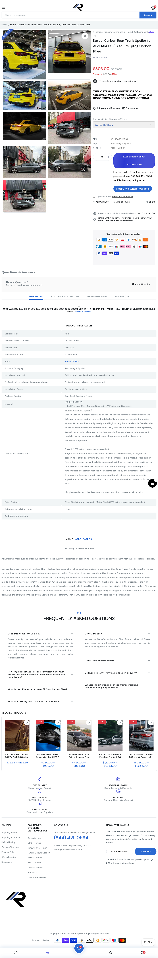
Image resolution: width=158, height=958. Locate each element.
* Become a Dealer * (38, 877)
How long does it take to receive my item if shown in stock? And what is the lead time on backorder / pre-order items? (36, 674)
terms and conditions (122, 196)
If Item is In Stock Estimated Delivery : (117, 213)
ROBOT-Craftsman (37, 847)
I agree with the (114, 196)
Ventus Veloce (35, 867)
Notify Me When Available (132, 189)
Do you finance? (93, 633)
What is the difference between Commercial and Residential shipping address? (111, 686)
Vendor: (97, 147)
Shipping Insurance (11, 837)
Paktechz (32, 872)
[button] (124, 95)
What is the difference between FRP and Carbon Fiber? (37, 689)
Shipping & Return (97, 296)
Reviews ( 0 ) (122, 296)
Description (36, 296)
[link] (26, 722)
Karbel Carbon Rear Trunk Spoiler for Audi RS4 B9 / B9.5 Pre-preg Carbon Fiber (122, 46)
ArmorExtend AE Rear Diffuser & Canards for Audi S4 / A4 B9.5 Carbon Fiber (141, 756)
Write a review (100, 57)
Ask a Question (142, 284)
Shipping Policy (9, 832)
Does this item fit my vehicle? (24, 633)
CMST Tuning (34, 842)
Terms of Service (10, 847)
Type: (96, 143)
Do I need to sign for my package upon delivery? (111, 672)
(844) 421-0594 (71, 838)
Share (152, 201)
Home (5, 24)
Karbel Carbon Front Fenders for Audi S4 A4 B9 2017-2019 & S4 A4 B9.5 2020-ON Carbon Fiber (110, 756)
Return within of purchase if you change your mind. (125, 219)
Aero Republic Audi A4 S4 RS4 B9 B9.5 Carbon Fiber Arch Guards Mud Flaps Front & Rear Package (17, 756)
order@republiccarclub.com (68, 849)
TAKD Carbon (34, 862)
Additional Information (65, 296)
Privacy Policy (9, 852)
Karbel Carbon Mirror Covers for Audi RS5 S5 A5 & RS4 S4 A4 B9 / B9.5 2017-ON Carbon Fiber (48, 756)
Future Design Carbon (39, 852)
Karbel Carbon (82, 311)
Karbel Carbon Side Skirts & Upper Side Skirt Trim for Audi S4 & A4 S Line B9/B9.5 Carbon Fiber (79, 756)
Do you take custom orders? (100, 660)
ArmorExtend (34, 838)
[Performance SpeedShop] (78, 8)
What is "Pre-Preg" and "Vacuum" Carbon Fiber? (33, 701)
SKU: (95, 139)
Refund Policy (8, 842)
